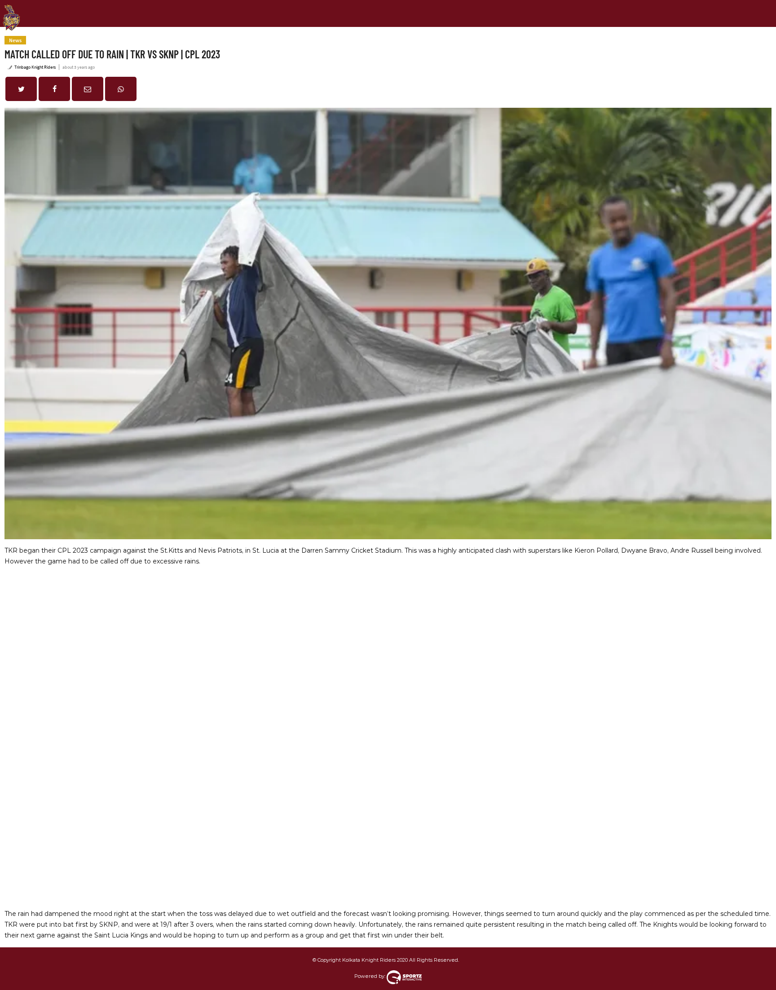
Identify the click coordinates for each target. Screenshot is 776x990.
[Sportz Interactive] (404, 976)
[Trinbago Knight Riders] (11, 11)
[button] (21, 89)
